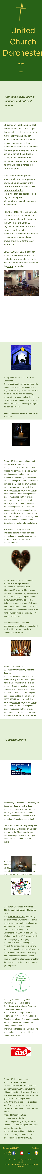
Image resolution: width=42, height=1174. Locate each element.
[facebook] (13, 1153)
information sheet (28, 959)
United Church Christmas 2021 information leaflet (19, 188)
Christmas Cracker (29, 1092)
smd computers (15, 1164)
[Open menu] (21, 73)
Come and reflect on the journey (18, 826)
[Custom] (29, 1153)
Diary (10, 266)
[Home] (21, 10)
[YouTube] (21, 1153)
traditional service (18, 384)
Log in (21, 64)
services (16, 490)
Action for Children (16, 916)
